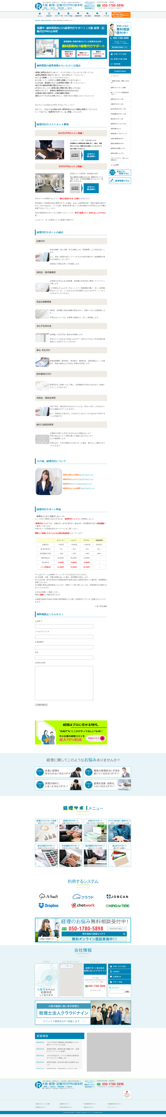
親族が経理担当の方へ (117, 143)
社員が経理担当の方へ (117, 138)
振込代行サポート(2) (117, 119)
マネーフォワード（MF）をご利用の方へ (120, 159)
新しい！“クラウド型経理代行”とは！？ (120, 93)
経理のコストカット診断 (118, 87)
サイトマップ (111, 1107)
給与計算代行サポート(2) (118, 109)
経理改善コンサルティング (119, 133)
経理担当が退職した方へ (118, 148)
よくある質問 (115, 165)
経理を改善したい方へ (117, 153)
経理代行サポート (41, 1107)
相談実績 (111, 2)
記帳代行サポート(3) (117, 104)
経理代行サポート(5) (117, 99)
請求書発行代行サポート (115, 1104)
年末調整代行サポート (90, 1104)
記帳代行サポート (65, 1104)
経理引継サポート (116, 128)
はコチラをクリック (78, 475)
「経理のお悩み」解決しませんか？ (120, 81)
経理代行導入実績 (102, 2)
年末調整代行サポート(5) (118, 114)
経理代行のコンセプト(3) (118, 124)
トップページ (115, 76)
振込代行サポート (89, 1107)
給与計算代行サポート (66, 1107)
